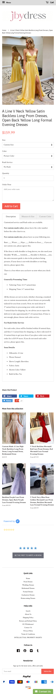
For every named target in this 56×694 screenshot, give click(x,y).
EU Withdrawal (28, 624)
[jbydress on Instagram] (31, 651)
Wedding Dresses (28, 585)
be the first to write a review (28, 555)
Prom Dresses (28, 582)
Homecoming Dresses (28, 598)
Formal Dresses (28, 592)
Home (4, 30)
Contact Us (28, 627)
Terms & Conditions (28, 634)
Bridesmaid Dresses (28, 588)
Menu (8, 2)
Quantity (5, 173)
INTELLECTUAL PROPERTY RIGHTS (28, 637)
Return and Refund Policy (28, 621)
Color (4, 151)
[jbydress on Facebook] (18, 651)
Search (28, 611)
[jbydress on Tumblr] (37, 651)
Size (3, 140)
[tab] (11, 216)
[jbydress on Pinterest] (24, 651)
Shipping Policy (28, 617)
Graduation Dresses (28, 595)
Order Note (6, 184)
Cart (52, 2)
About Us (28, 614)
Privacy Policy (28, 631)
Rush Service (7, 162)
